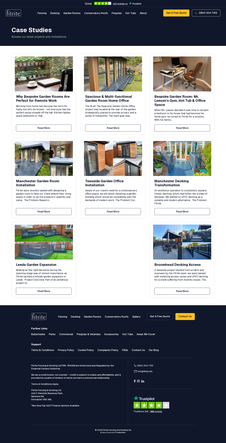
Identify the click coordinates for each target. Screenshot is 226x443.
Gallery (136, 316)
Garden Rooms (72, 13)
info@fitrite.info (145, 371)
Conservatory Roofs (96, 13)
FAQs (125, 350)
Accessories (111, 334)
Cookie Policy (86, 350)
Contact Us (185, 316)
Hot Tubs (130, 13)
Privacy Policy (66, 350)
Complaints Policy (107, 350)
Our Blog (154, 350)
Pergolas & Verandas (89, 334)
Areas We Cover (146, 334)
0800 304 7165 (208, 12)
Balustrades (38, 334)
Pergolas (117, 13)
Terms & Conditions (42, 350)
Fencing (42, 13)
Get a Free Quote (176, 12)
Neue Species (108, 432)
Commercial (66, 334)
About (143, 13)
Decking (55, 13)
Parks (52, 334)
